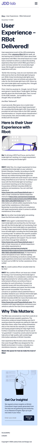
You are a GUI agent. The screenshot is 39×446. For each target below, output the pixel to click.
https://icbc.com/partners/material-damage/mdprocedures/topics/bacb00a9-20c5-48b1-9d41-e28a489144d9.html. (19, 251)
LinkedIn (4, 436)
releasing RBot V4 (19, 54)
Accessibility (6, 433)
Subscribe (29, 418)
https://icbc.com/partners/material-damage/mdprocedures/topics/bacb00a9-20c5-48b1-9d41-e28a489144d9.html (19, 199)
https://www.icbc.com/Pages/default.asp (16, 192)
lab (9, 3)
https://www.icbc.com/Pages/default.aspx (17, 242)
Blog (3, 16)
